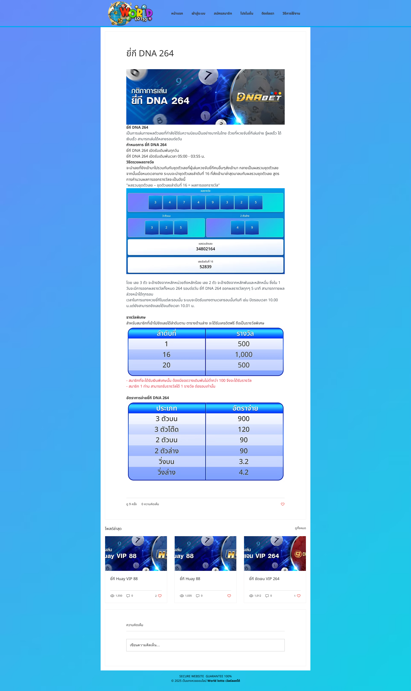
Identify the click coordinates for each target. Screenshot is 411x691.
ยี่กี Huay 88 (190, 579)
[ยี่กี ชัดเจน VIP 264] (275, 553)
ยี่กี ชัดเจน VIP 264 (264, 579)
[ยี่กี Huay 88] (206, 553)
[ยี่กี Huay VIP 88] (136, 553)
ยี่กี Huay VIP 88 (124, 579)
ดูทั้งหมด (300, 528)
